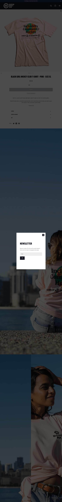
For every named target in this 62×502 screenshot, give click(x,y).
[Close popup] (43, 235)
